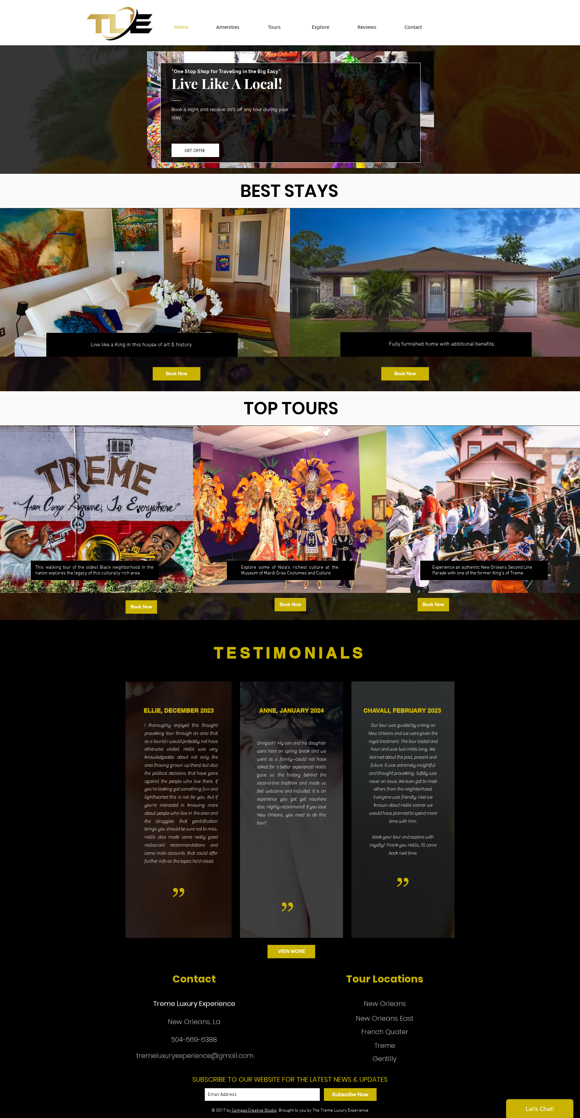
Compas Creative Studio (254, 1110)
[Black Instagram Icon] (139, 1064)
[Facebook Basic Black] (154, 1064)
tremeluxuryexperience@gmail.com (194, 1055)
